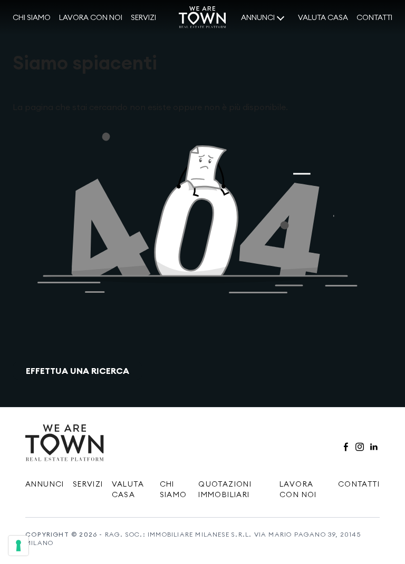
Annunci (258, 17)
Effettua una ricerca (77, 370)
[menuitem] (32, 18)
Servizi (143, 17)
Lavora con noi (90, 17)
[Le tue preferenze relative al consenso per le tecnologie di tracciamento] (18, 546)
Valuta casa (323, 17)
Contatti (374, 17)
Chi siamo (32, 17)
